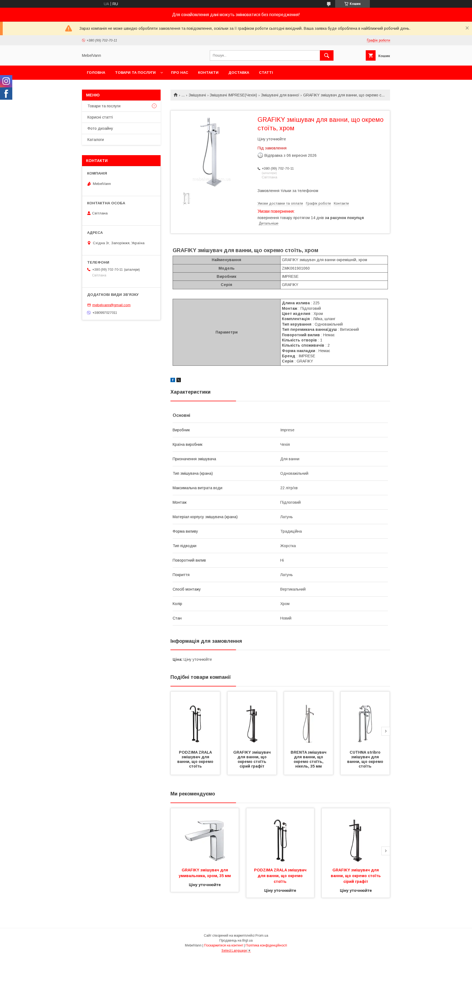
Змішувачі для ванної (280, 95)
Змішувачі (197, 95)
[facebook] (172, 381)
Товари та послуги (135, 72)
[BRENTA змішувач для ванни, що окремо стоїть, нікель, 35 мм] (308, 719)
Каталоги (95, 139)
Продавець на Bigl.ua (236, 940)
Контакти (208, 72)
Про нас (179, 72)
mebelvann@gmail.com (111, 305)
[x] (178, 381)
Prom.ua (261, 935)
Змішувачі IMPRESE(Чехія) (233, 95)
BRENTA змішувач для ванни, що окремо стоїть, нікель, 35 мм (309, 759)
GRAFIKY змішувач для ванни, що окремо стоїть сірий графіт (252, 759)
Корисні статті (100, 117)
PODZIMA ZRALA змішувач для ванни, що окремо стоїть (195, 759)
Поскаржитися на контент (223, 945)
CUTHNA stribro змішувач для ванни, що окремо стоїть (365, 759)
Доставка (238, 72)
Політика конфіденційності (266, 945)
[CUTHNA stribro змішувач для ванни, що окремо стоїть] (365, 719)
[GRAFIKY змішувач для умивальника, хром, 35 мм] (205, 835)
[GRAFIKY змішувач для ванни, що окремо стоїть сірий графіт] (252, 719)
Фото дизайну (100, 128)
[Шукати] (327, 55)
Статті (266, 72)
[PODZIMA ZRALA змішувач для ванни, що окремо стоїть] (195, 719)
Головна (96, 72)
